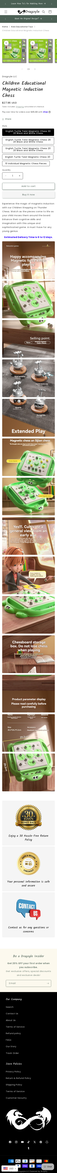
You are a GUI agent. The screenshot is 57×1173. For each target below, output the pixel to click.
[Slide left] (22, 69)
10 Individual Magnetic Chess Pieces (26, 163)
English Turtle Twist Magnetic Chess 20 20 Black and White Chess (28, 149)
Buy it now (28, 194)
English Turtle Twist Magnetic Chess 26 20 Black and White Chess (28, 140)
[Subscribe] (48, 983)
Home (5, 26)
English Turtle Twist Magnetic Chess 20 (27, 156)
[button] (6, 12)
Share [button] (8, 119)
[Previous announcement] (5, 4)
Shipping (20, 107)
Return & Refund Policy (18, 1078)
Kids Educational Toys (22, 26)
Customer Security (16, 1097)
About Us (11, 1020)
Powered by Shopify (38, 1171)
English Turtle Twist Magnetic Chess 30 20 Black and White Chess (28, 132)
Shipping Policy (14, 1084)
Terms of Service (15, 1026)
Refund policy (13, 1033)
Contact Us (12, 1013)
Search (10, 1007)
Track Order (12, 1053)
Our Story (11, 1046)
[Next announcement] (51, 4)
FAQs (8, 1039)
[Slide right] (35, 69)
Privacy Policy (13, 1071)
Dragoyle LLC (23, 1171)
